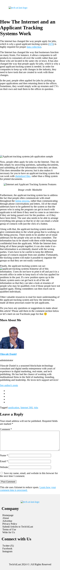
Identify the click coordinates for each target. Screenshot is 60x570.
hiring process (22, 201)
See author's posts (9, 385)
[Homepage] (30, 515)
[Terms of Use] (30, 529)
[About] (30, 518)
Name (4, 455)
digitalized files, (23, 176)
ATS (51, 44)
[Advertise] (30, 521)
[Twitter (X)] (30, 545)
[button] (43, 8)
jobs (36, 407)
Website (4, 467)
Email (4, 461)
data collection (34, 47)
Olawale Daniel (8, 354)
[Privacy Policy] (30, 523)
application (13, 407)
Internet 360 (26, 407)
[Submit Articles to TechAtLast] (30, 526)
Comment (6, 429)
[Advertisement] (30, 123)
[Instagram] (30, 551)
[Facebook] (30, 548)
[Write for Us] (30, 532)
